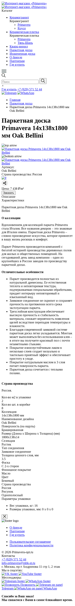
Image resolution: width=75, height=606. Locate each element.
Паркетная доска (21, 103)
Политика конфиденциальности (31, 545)
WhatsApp (50, 588)
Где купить (17, 64)
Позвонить (28, 584)
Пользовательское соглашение (30, 541)
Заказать (8, 192)
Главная (15, 100)
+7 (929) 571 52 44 (14, 559)
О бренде (16, 57)
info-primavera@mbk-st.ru (18, 563)
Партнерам (17, 61)
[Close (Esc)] (5, 516)
